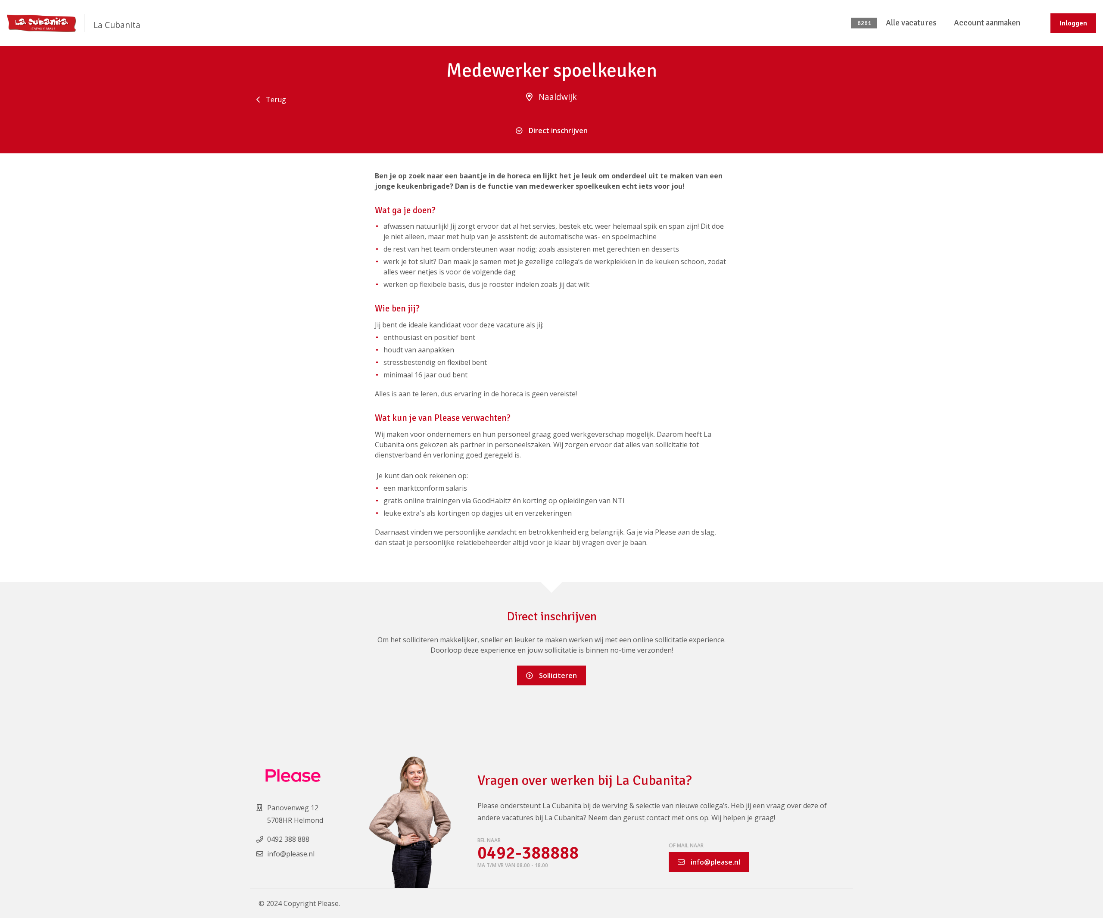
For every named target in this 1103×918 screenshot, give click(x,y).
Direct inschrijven (557, 130)
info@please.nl (714, 862)
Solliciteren (557, 675)
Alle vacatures (911, 23)
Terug (275, 99)
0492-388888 (528, 853)
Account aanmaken (987, 23)
